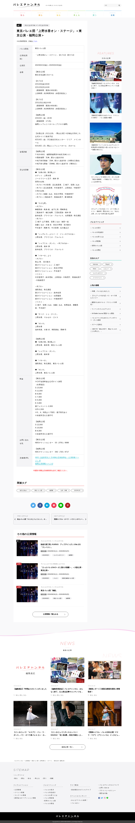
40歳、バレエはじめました (101, 291)
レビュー (106, 269)
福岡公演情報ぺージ (43, 464)
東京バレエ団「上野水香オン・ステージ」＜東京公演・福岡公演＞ (48, 760)
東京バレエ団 (38, 490)
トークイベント (97, 277)
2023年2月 (77, 490)
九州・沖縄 (64, 490)
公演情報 (27, 760)
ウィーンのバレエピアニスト (101, 309)
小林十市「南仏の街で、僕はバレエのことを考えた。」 (103, 330)
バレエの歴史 (96, 250)
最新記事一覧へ (67, 747)
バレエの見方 (96, 228)
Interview (95, 264)
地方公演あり (23, 490)
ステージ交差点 (97, 324)
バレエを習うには (98, 237)
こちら (35, 41)
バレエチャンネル (18, 760)
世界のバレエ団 (97, 245)
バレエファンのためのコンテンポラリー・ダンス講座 (103, 319)
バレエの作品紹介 (98, 232)
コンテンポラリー (98, 273)
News (94, 269)
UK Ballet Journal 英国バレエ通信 (103, 313)
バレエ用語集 (96, 241)
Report (107, 264)
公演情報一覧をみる (50, 614)
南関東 (51, 490)
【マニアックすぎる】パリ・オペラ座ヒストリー (103, 297)
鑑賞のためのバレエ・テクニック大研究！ (103, 303)
